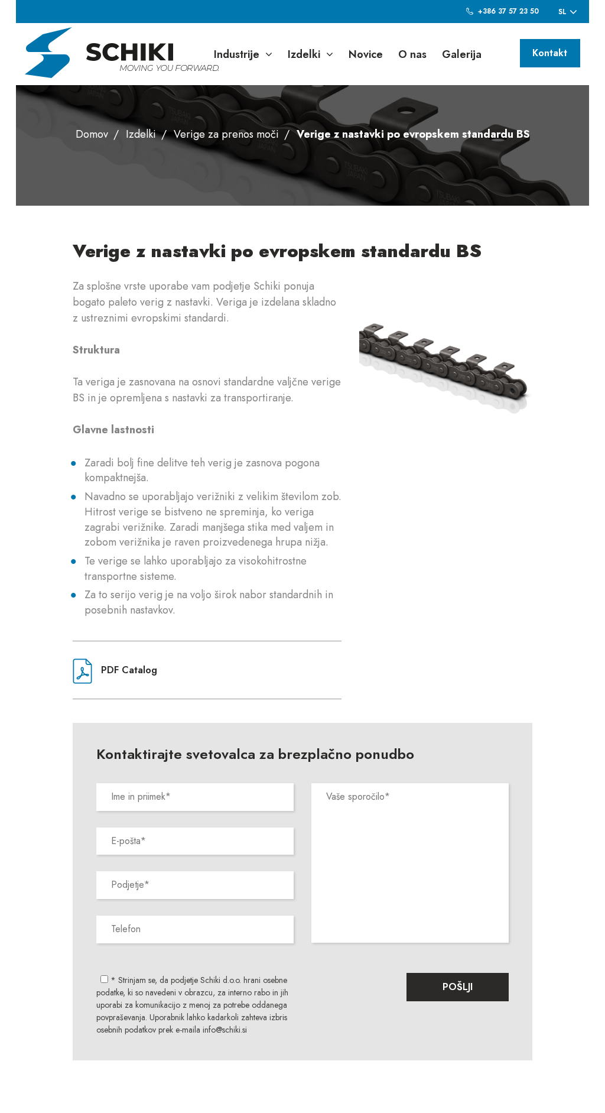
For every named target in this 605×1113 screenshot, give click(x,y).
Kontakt (549, 53)
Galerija (462, 54)
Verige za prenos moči (226, 134)
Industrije (236, 54)
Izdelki (304, 54)
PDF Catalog (127, 670)
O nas (412, 54)
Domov (92, 134)
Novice (366, 54)
